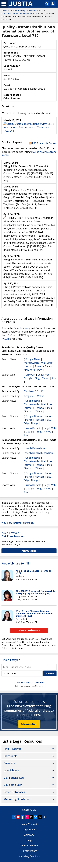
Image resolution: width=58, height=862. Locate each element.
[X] (40, 817)
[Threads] (31, 817)
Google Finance (34, 416)
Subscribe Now (29, 723)
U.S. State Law (13, 785)
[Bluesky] (35, 817)
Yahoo (45, 378)
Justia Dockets (33, 428)
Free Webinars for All (15, 563)
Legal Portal (29, 829)
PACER (5, 338)
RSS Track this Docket (44, 143)
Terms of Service (29, 845)
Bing (37, 378)
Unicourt (30, 374)
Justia (33, 810)
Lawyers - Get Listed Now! (29, 682)
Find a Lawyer (10, 660)
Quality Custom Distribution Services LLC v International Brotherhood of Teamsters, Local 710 (28, 127)
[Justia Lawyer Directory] (44, 817)
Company (29, 835)
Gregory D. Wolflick (34, 396)
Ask (54, 378)
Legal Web (44, 374)
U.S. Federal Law (14, 777)
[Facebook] (22, 817)
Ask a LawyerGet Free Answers (13, 534)
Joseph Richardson (34, 448)
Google (28, 378)
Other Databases (14, 792)
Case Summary (22, 328)
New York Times (33, 370)
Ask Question (29, 550)
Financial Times (43, 366)
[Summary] (4, 123)
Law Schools (11, 770)
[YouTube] (18, 817)
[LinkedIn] (14, 817)
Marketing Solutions (16, 799)
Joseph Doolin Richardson (38, 453)
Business (9, 763)
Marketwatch (31, 362)
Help (29, 840)
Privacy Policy (29, 851)
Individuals (10, 756)
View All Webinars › (29, 630)
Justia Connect (29, 824)
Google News (32, 359)
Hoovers (39, 419)
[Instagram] (27, 817)
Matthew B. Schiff (33, 391)
